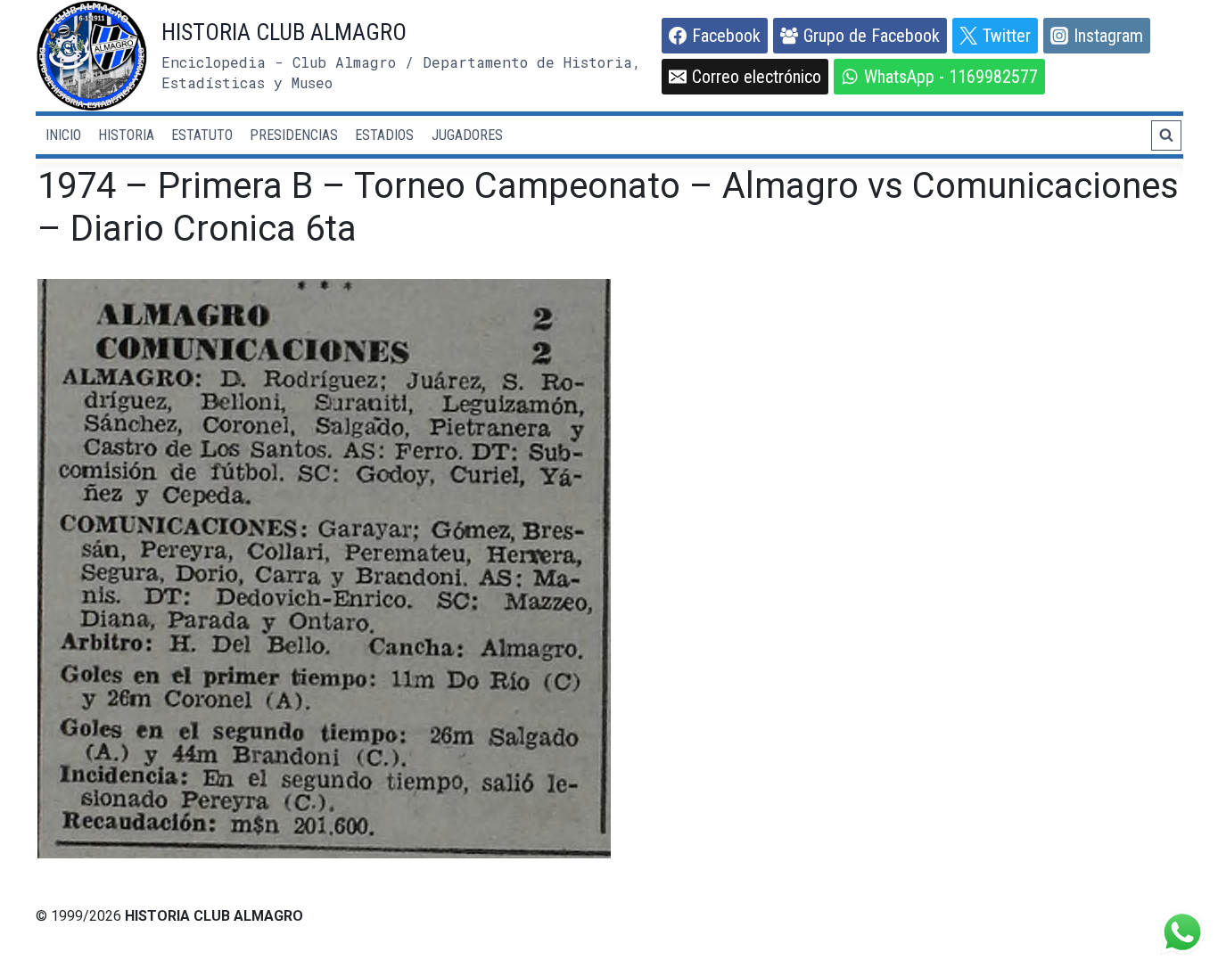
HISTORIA (126, 135)
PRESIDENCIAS (294, 135)
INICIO (63, 135)
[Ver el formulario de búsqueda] (1166, 135)
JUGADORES (467, 135)
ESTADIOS (384, 135)
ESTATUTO (202, 135)
